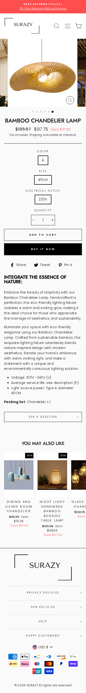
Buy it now (43, 249)
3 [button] (41, 112)
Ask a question (43, 417)
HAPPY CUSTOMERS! (43, 636)
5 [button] (49, 112)
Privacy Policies (43, 592)
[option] (43, 6)
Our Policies (43, 607)
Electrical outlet (43, 191)
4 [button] (45, 112)
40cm (43, 179)
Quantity (42, 210)
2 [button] (37, 112)
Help (43, 621)
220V (43, 199)
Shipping (35, 135)
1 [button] (33, 112)
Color (43, 151)
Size (43, 171)
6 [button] (53, 112)
